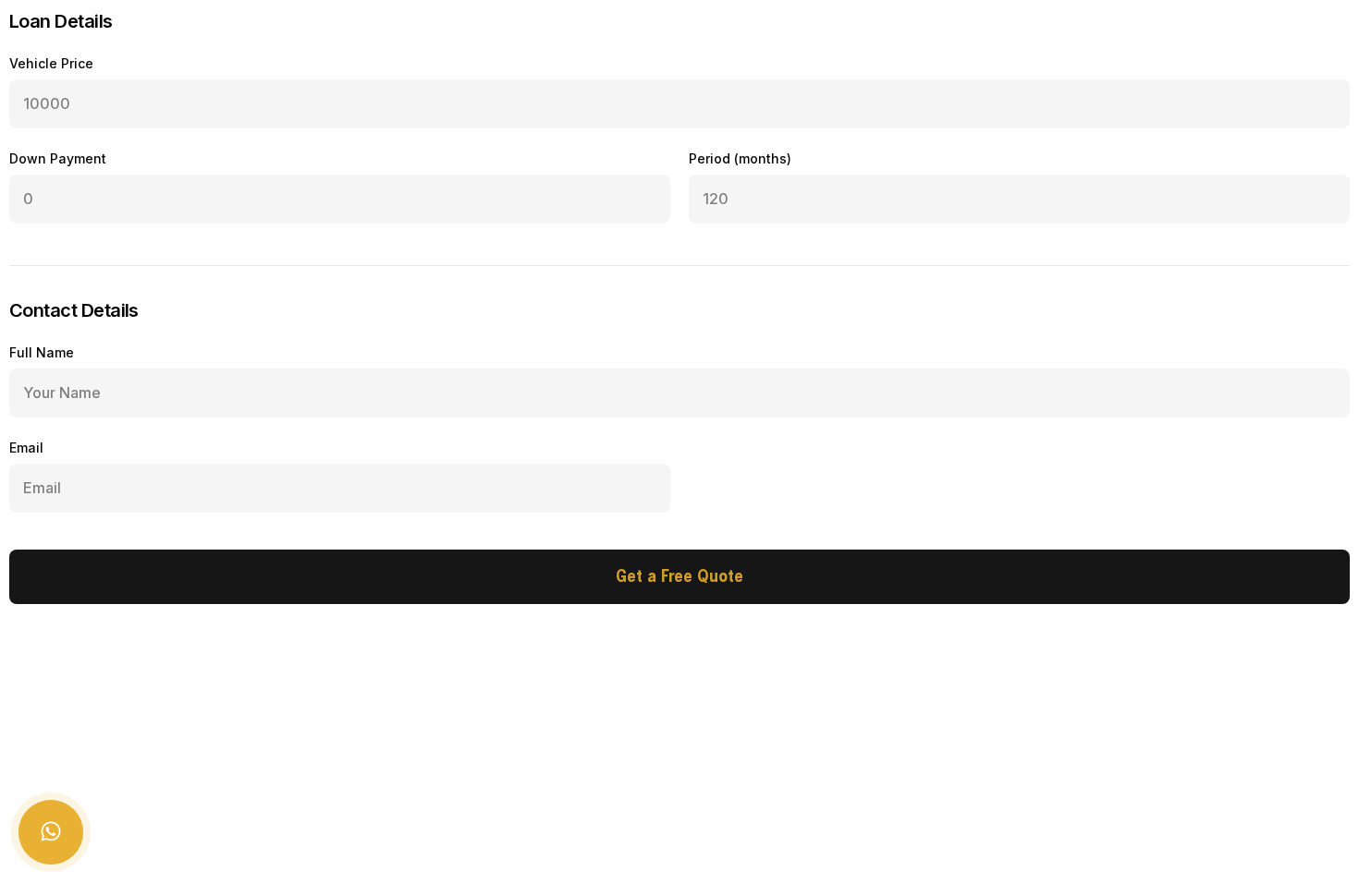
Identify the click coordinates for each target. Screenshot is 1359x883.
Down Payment (57, 158)
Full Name (41, 352)
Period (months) (740, 158)
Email (26, 447)
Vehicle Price (51, 63)
